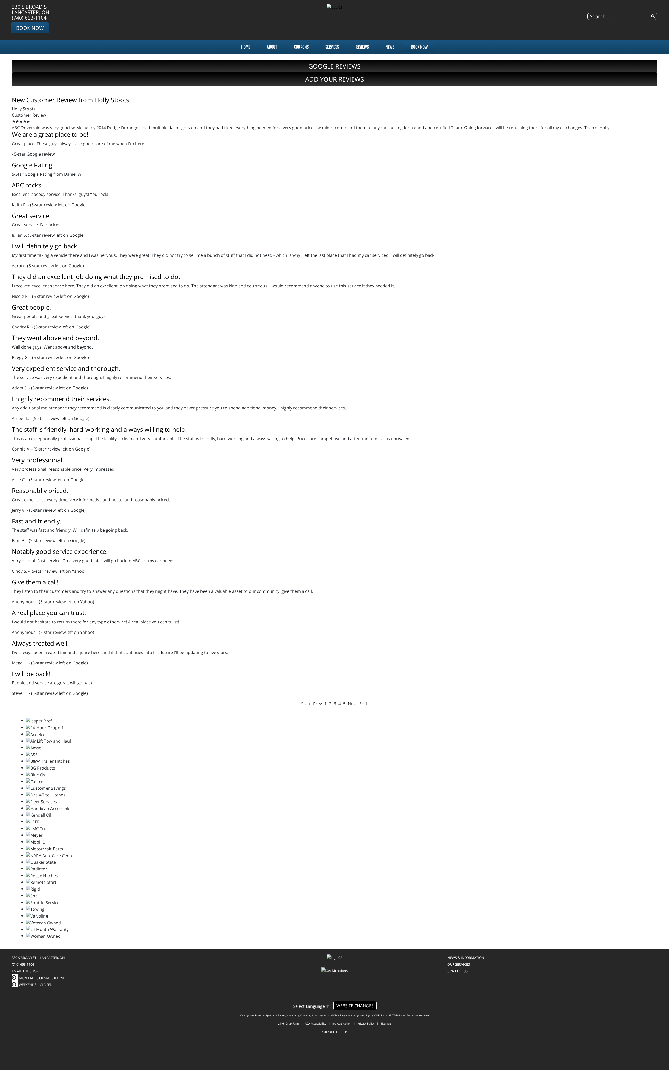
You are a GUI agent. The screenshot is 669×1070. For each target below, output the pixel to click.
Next (352, 704)
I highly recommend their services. (61, 398)
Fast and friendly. (36, 521)
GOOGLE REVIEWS (334, 66)
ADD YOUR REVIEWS (334, 79)
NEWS (389, 47)
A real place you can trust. (49, 612)
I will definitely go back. (45, 246)
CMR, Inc (379, 1015)
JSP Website (395, 1015)
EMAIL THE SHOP (25, 971)
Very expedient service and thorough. (66, 368)
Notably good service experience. (60, 551)
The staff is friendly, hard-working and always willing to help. (99, 429)
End (363, 704)
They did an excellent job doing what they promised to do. (96, 276)
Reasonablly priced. (40, 490)
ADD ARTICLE (330, 1032)
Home (245, 47)
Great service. (31, 215)
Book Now (30, 27)
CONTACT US (457, 971)
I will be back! (31, 673)
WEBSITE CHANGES (355, 1006)
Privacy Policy (365, 1023)
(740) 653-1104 (29, 17)
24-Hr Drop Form (288, 1023)
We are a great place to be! (50, 134)
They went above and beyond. (55, 337)
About (272, 47)
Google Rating (32, 165)
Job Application (341, 1023)
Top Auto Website (418, 1015)
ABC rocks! (27, 185)
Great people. (31, 307)
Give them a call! (35, 582)
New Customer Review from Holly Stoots (70, 99)
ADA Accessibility (315, 1023)
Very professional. (38, 460)
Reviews (362, 47)
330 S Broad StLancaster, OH (30, 9)
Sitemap (386, 1023)
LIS (345, 1032)
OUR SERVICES (458, 964)
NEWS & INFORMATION (465, 957)
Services (332, 47)
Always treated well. (40, 643)
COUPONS (301, 47)
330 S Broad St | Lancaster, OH (38, 957)
